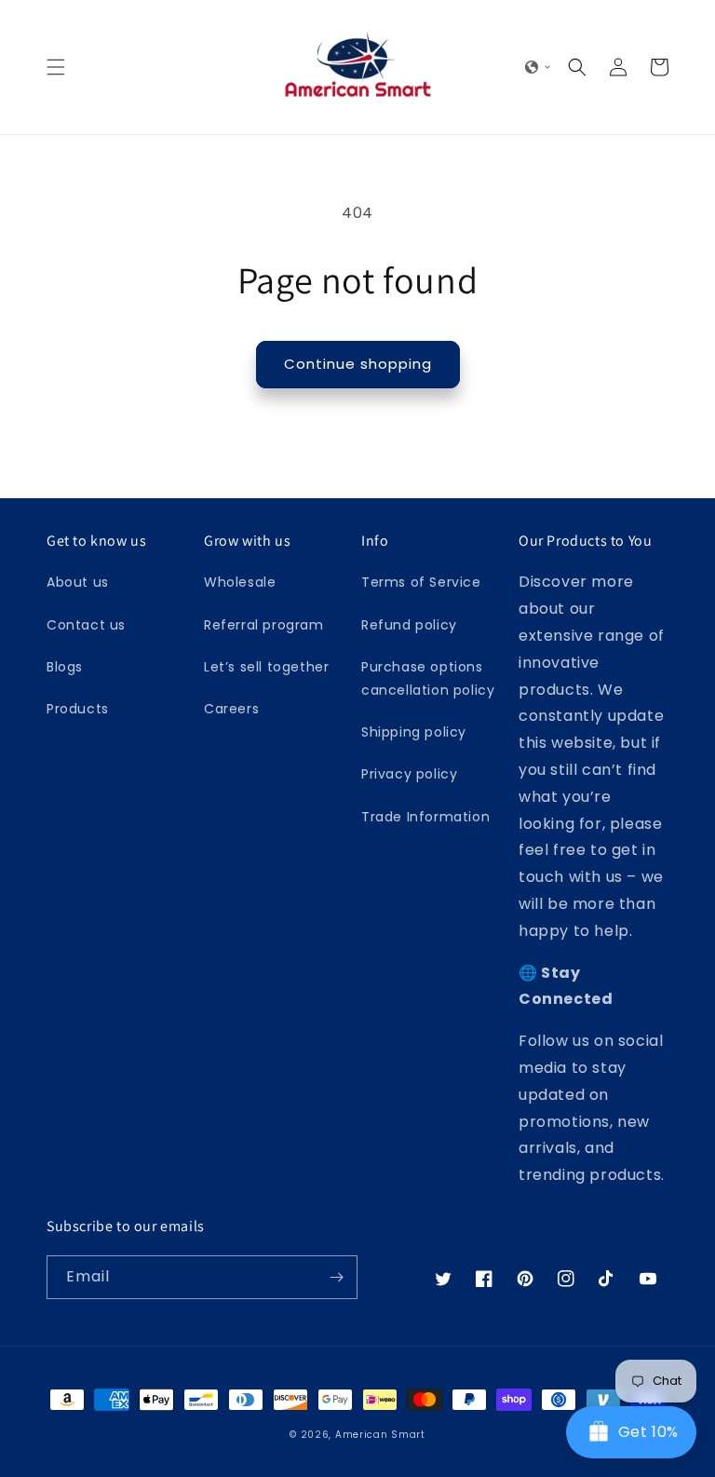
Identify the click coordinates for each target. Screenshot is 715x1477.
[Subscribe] (336, 1277)
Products (78, 708)
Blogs (65, 666)
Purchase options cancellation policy (427, 678)
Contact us (86, 625)
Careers (231, 708)
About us (78, 582)
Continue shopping (358, 363)
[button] (55, 67)
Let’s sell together (266, 666)
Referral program (264, 625)
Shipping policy (413, 732)
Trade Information (425, 816)
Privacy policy (409, 774)
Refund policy (409, 625)
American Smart (380, 1435)
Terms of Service (421, 582)
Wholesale (240, 582)
